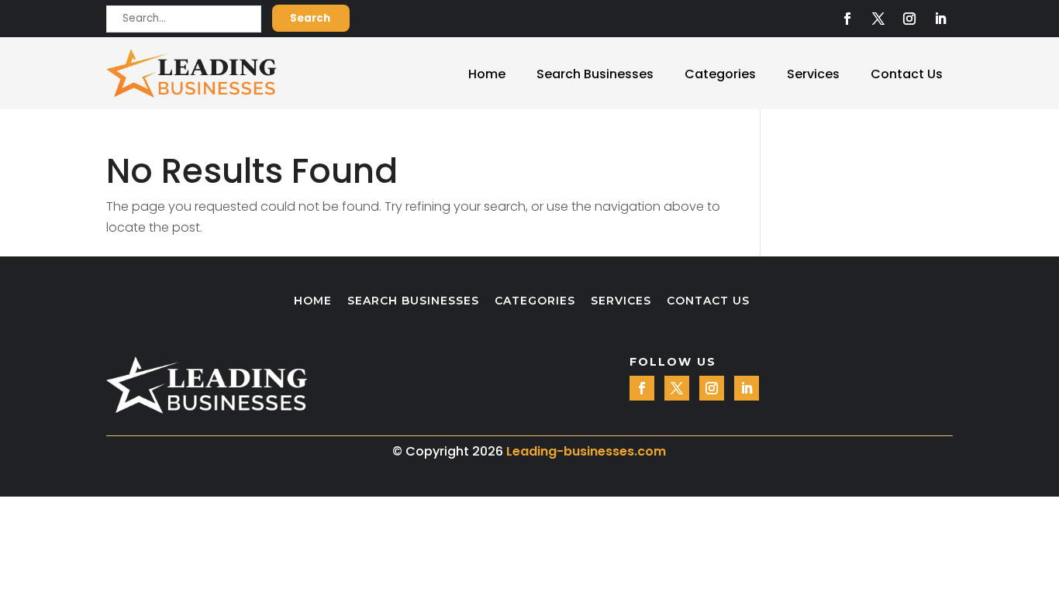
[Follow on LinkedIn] (940, 18)
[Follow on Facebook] (847, 18)
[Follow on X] (878, 18)
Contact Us (907, 74)
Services (813, 74)
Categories (720, 74)
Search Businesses (595, 74)
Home (486, 74)
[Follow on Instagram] (909, 18)
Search (310, 18)
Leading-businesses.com (586, 451)
